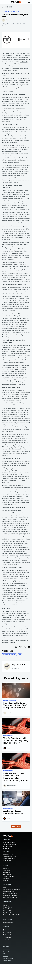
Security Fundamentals (10, 897)
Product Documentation (10, 909)
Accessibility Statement (8, 958)
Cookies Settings (7, 960)
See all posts (16, 826)
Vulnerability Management (21, 500)
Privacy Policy (6, 948)
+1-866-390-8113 (8, 922)
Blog (4, 887)
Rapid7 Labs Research (10, 893)
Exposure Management (10, 844)
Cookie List (5, 956)
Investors (6, 878)
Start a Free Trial (8, 855)
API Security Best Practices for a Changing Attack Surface (14, 64)
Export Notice (6, 951)
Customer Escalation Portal (11, 915)
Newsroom (6, 872)
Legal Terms (6, 946)
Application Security (9, 654)
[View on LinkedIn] (16, 647)
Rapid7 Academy (8, 913)
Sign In (5, 905)
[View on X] (24, 647)
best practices (11, 635)
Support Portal (7, 907)
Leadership (6, 870)
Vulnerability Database (10, 895)
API (20, 654)
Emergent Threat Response (11, 889)
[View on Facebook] (20, 647)
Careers (5, 880)
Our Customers (7, 874)
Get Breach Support (9, 859)
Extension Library (8, 911)
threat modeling (22, 149)
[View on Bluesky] (29, 646)
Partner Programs (8, 876)
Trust (4, 953)
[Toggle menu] (29, 2)
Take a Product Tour (9, 857)
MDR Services (7, 846)
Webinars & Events (8, 891)
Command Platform (9, 842)
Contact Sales (7, 860)
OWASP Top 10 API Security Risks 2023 (17, 53)
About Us (6, 868)
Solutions (6, 848)
